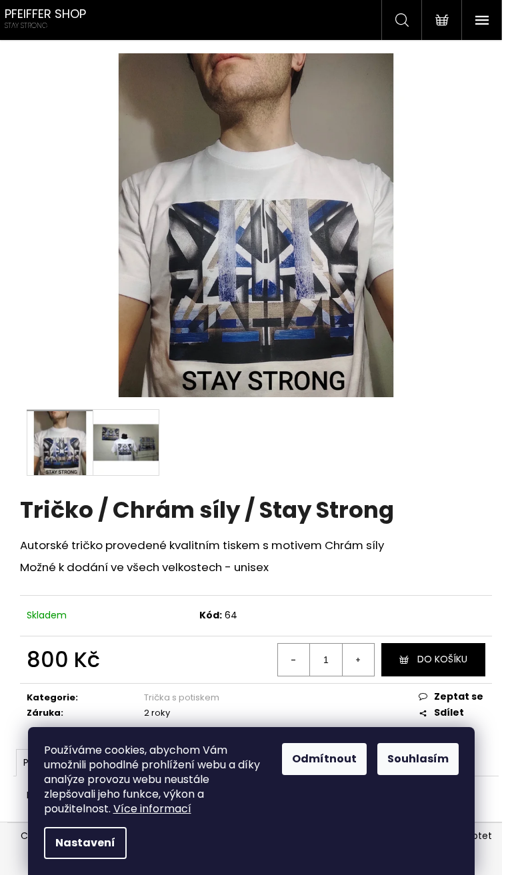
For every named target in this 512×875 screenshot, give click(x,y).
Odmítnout (324, 758)
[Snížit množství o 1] (294, 660)
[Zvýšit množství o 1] (358, 660)
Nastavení (85, 842)
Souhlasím (418, 758)
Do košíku (442, 659)
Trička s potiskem (181, 697)
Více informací (152, 808)
